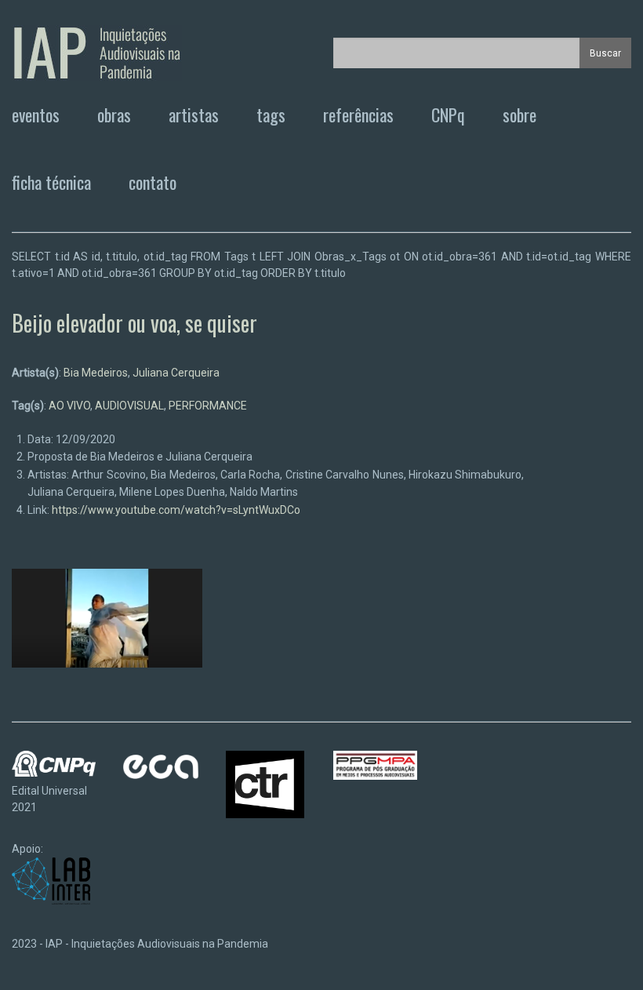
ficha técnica (51, 182)
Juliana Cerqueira (176, 372)
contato (152, 182)
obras (114, 114)
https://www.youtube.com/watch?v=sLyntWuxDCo (176, 510)
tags (270, 114)
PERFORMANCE (208, 405)
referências (358, 114)
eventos (36, 114)
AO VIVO (69, 405)
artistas (194, 114)
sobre (519, 114)
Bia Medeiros (96, 372)
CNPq (448, 114)
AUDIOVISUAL (129, 405)
